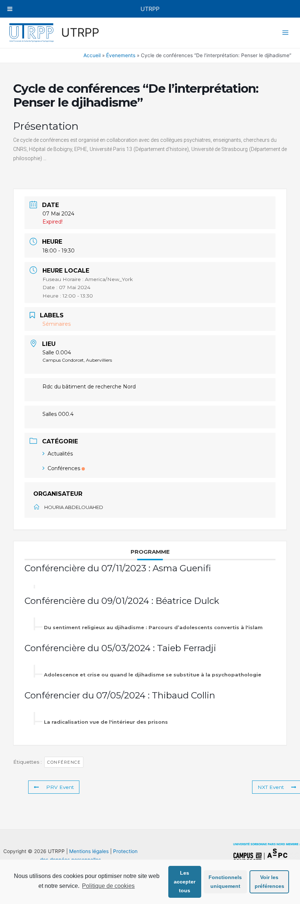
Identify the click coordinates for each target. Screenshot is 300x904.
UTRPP (80, 32)
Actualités (60, 453)
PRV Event (60, 787)
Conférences (64, 468)
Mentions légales (89, 851)
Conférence (63, 762)
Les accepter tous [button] (184, 881)
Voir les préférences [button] (269, 881)
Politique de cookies (108, 886)
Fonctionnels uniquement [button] (225, 881)
